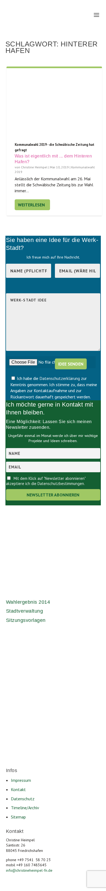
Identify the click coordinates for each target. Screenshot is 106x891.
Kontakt (18, 789)
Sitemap (18, 817)
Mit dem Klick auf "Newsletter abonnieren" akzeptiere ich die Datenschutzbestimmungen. (45, 481)
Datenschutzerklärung (60, 378)
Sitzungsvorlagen (26, 620)
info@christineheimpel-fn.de (29, 870)
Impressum (21, 780)
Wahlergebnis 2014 (28, 602)
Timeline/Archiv (25, 807)
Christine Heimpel (34, 167)
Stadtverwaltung (24, 611)
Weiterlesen (31, 204)
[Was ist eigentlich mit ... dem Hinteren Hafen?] (54, 105)
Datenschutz (23, 798)
